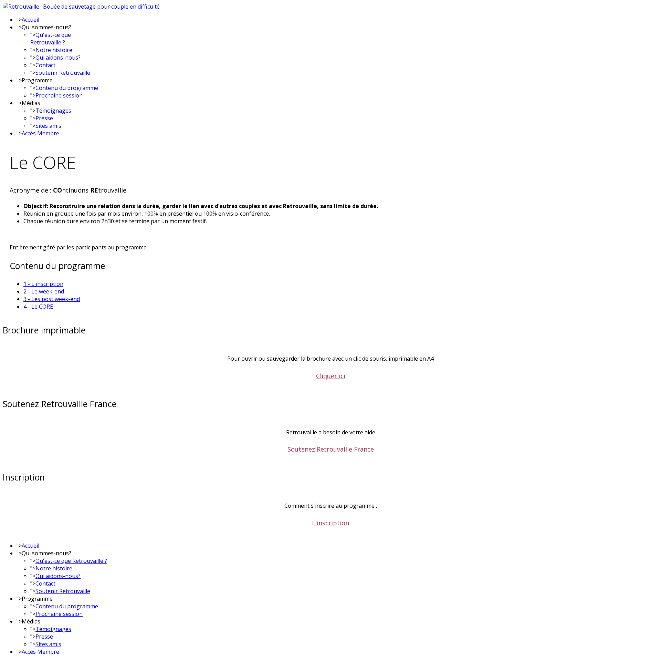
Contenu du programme (66, 88)
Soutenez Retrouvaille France (330, 449)
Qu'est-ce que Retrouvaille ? (50, 38)
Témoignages (53, 110)
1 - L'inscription (43, 284)
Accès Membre (40, 133)
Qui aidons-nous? (58, 57)
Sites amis (48, 126)
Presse (44, 118)
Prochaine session (59, 95)
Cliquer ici (330, 376)
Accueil (30, 19)
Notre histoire (53, 50)
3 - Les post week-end (51, 299)
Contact (45, 65)
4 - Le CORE (38, 306)
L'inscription (330, 523)
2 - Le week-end (43, 291)
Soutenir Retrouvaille (62, 72)
